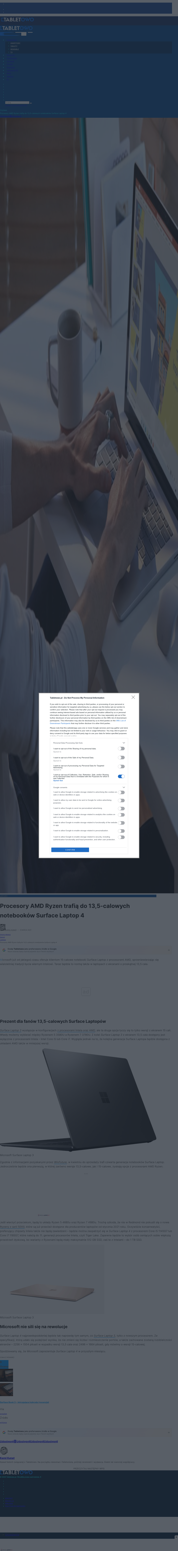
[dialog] (89, 775)
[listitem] (89, 742)
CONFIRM (70, 850)
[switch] (121, 748)
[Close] (134, 698)
